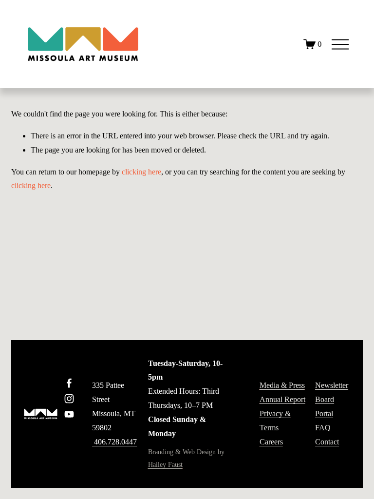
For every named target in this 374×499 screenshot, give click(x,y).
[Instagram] (69, 398)
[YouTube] (69, 414)
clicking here (141, 172)
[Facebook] (69, 383)
